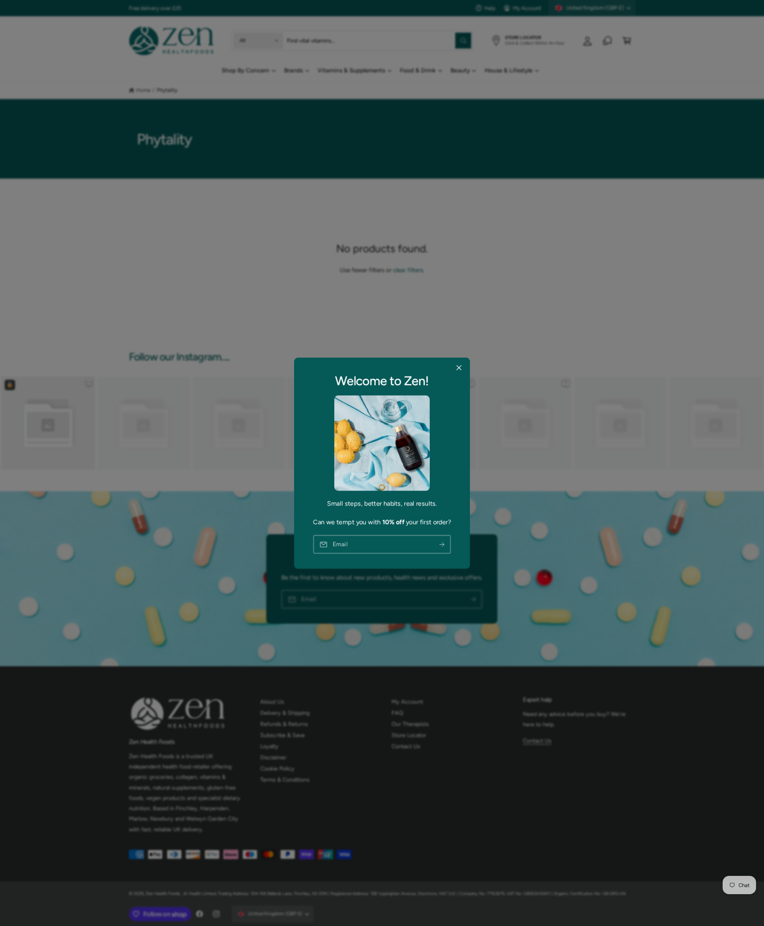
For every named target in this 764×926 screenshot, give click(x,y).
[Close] (458, 367)
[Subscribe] (442, 544)
